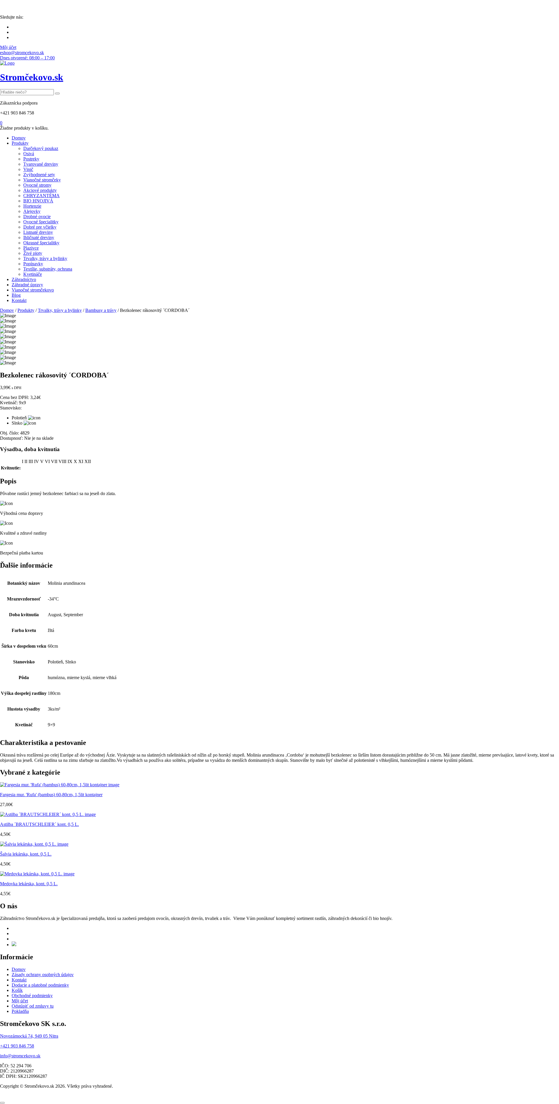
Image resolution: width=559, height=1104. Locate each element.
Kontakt (19, 300)
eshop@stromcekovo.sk (22, 52)
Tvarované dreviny (40, 164)
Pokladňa (20, 1011)
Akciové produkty (40, 190)
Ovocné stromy (37, 185)
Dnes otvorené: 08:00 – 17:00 (27, 57)
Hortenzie (32, 206)
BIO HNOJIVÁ (38, 200)
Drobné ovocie (37, 216)
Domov (19, 137)
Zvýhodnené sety (39, 174)
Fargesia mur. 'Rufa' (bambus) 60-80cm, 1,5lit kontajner (51, 794)
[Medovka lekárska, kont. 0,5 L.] (37, 873)
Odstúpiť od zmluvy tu (33, 1006)
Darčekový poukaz (40, 148)
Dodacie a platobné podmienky (40, 985)
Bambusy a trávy (100, 310)
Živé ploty (32, 253)
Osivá (28, 153)
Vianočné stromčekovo (33, 289)
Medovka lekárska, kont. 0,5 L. (29, 883)
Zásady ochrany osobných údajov (43, 974)
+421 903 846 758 (17, 1045)
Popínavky (33, 263)
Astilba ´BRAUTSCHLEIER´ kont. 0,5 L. (39, 824)
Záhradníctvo (24, 279)
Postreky (31, 158)
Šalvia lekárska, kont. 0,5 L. (26, 854)
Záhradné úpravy (27, 284)
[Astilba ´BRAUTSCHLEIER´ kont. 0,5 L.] (48, 814)
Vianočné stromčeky (42, 179)
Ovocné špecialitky (41, 221)
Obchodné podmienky (32, 995)
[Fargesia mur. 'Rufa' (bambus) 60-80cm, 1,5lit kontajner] (59, 784)
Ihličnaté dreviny (38, 237)
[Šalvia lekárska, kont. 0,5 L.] (34, 844)
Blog (16, 295)
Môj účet (8, 47)
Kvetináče (32, 274)
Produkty (20, 143)
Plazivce (31, 247)
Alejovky (31, 211)
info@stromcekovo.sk (20, 1055)
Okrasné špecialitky (41, 242)
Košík (17, 990)
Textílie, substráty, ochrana (47, 268)
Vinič (28, 169)
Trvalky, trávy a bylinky (45, 258)
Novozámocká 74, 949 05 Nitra (29, 1036)
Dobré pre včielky (39, 227)
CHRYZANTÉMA (41, 195)
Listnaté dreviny (38, 232)
